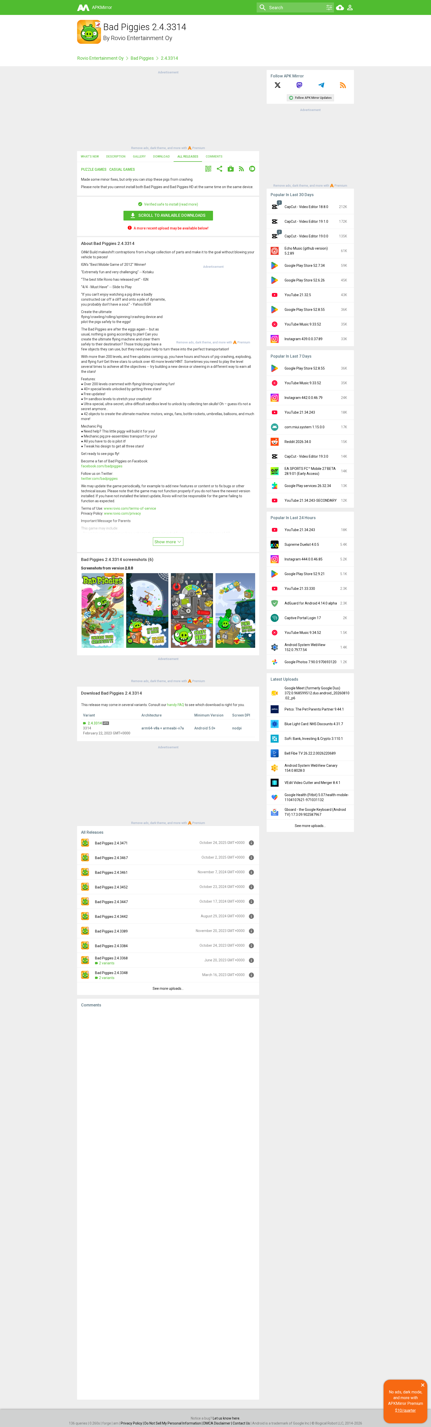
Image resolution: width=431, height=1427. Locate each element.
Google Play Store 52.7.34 (305, 266)
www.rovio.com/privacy (122, 513)
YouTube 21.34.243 (300, 412)
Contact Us (241, 1423)
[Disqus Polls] (168, 1074)
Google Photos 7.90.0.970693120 (310, 662)
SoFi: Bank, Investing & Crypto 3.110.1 (314, 739)
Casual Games (122, 169)
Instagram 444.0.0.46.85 (304, 559)
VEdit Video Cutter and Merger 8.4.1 (312, 783)
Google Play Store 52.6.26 (305, 280)
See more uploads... (168, 988)
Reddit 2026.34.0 (298, 442)
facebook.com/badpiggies (101, 466)
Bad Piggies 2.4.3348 (111, 973)
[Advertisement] (168, 110)
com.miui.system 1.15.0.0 (304, 427)
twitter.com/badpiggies (99, 479)
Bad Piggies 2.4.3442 (111, 917)
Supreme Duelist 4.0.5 (302, 545)
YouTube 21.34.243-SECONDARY (311, 500)
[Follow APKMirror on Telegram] (321, 87)
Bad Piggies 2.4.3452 (111, 887)
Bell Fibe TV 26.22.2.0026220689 (310, 753)
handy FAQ (175, 705)
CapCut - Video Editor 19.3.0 (306, 456)
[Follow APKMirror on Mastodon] (299, 87)
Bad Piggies (142, 58)
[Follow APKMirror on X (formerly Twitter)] (278, 87)
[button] (208, 169)
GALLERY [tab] (139, 156)
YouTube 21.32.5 (298, 295)
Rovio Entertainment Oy (141, 38)
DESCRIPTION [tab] (115, 156)
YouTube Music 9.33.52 (303, 324)
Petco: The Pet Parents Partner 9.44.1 (314, 709)
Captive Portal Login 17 (303, 618)
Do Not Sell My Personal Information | (173, 1423)
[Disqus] (168, 1203)
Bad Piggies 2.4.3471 (111, 843)
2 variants (106, 963)
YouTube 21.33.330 (300, 589)
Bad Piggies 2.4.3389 (111, 931)
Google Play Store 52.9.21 (305, 574)
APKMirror (102, 7)
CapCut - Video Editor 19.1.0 (306, 221)
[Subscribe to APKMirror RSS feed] (343, 87)
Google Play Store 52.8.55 (305, 310)
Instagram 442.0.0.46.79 (304, 398)
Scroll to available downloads (172, 215)
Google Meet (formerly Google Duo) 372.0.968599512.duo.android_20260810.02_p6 (317, 693)
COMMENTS (214, 156)
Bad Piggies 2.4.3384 (111, 946)
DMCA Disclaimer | (218, 1423)
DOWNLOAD (161, 156)
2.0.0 (129, 568)
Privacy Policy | (132, 1423)
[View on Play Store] (231, 169)
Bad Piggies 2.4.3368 (111, 958)
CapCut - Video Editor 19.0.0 (306, 236)
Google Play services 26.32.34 (308, 486)
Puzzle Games (94, 169)
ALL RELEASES (187, 156)
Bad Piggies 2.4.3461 (111, 873)
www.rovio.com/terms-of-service (130, 508)
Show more (165, 541)
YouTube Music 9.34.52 (303, 633)
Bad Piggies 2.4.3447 (111, 902)
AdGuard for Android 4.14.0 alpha (311, 603)
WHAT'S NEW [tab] (90, 156)
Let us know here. (226, 1418)
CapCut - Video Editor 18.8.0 (306, 207)
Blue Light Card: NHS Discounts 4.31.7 (314, 724)
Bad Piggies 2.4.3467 (111, 858)
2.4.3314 (95, 723)
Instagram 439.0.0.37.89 (304, 339)
